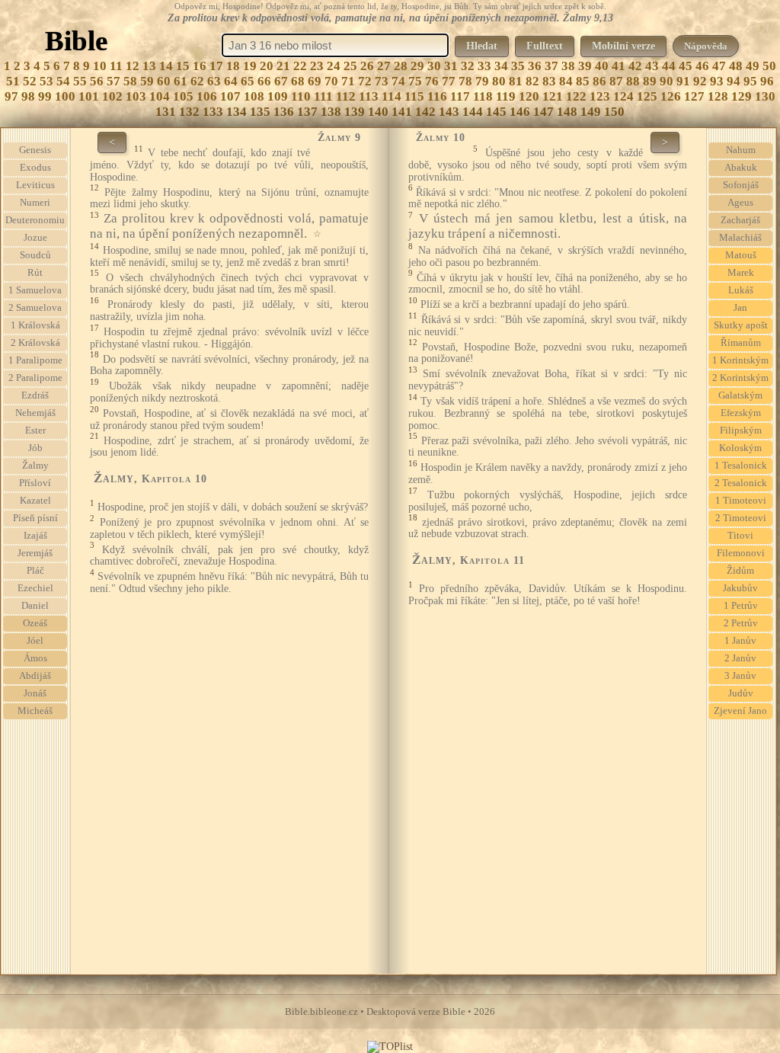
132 (189, 111)
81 (516, 81)
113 (369, 96)
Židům (740, 570)
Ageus (740, 202)
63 (214, 81)
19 (250, 66)
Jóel (35, 640)
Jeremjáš (35, 553)
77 (449, 81)
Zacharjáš (740, 220)
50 (769, 66)
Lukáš (740, 290)
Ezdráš (35, 395)
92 (700, 81)
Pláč (35, 570)
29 (417, 66)
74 (398, 81)
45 (685, 66)
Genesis (35, 150)
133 (213, 111)
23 (317, 66)
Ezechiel (35, 588)
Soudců (35, 255)
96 (767, 81)
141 (402, 111)
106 (207, 96)
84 (566, 81)
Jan (740, 307)
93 (717, 81)
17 (216, 66)
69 (314, 81)
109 (277, 96)
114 (391, 96)
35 (518, 66)
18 (233, 66)
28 (401, 66)
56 (97, 81)
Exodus (35, 167)
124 (623, 96)
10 (100, 66)
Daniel (35, 605)
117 (460, 96)
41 (618, 66)
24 (333, 66)
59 (147, 81)
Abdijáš (35, 676)
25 (350, 66)
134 (236, 111)
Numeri (35, 202)
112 (346, 96)
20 (266, 66)
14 (166, 66)
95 (750, 81)
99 (45, 96)
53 (46, 81)
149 (590, 111)
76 (432, 81)
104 (159, 96)
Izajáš (35, 535)
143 (449, 111)
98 (28, 96)
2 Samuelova (35, 307)
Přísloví (35, 483)
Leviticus (35, 185)
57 (113, 81)
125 (647, 96)
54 (63, 81)
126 (670, 96)
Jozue (35, 237)
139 (354, 111)
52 (30, 81)
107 (230, 96)
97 (11, 96)
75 (415, 81)
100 (65, 96)
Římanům (741, 343)
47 (719, 66)
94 (733, 81)
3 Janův (740, 676)
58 (130, 81)
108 (254, 96)
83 (549, 81)
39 (585, 66)
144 (472, 111)
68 (298, 81)
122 (576, 96)
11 (116, 66)
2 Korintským (740, 378)
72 (365, 81)
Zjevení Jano (740, 711)
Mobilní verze (623, 46)
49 (752, 66)
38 (568, 66)
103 (136, 96)
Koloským (740, 448)
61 (180, 81)
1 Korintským (740, 360)
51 (13, 81)
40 (602, 66)
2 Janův (740, 658)
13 (149, 66)
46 (702, 66)
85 (583, 81)
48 (736, 66)
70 (331, 81)
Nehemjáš (35, 413)
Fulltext (544, 46)
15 (183, 66)
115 (414, 96)
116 (437, 96)
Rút (35, 272)
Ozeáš (35, 623)
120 (529, 96)
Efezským (741, 413)
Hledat (481, 46)
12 (132, 66)
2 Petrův (741, 623)
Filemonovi (741, 553)
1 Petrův (741, 605)
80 (499, 81)
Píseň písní (35, 518)
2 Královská (35, 343)
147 (543, 111)
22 (300, 66)
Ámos (35, 658)
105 (183, 96)
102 (112, 96)
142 (425, 111)
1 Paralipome (35, 360)
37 (551, 66)
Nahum (741, 150)
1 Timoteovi (740, 500)
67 (281, 81)
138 (331, 111)
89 (650, 81)
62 (197, 81)
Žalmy (35, 465)
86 (599, 81)
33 (484, 66)
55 (80, 81)
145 (496, 111)
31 (451, 66)
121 (552, 96)
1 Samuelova (35, 290)
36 (535, 66)
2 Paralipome (35, 378)
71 (348, 81)
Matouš (740, 255)
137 (307, 111)
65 (247, 81)
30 (434, 66)
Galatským (740, 395)
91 (683, 81)
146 (520, 111)
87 (616, 81)
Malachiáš (740, 237)
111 (323, 96)
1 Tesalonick (740, 465)
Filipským (741, 430)
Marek (740, 272)
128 (718, 96)
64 (231, 81)
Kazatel (35, 500)
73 (381, 81)
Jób (35, 448)
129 (741, 96)
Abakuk (740, 167)
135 (260, 111)
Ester (35, 430)
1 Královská (35, 325)
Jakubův (740, 588)
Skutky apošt (741, 325)
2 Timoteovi (740, 518)
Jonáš (35, 693)
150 (614, 111)
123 (600, 96)
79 (482, 81)
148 (567, 111)
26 (367, 66)
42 (635, 66)
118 (483, 96)
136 (283, 111)
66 (264, 81)
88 (633, 81)
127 (694, 96)
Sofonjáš (741, 185)
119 (506, 96)
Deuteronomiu (35, 220)
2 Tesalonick (740, 483)
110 (301, 96)
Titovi (740, 535)
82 (532, 81)
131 (165, 111)
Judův (740, 693)
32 (468, 66)
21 (283, 66)
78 (465, 81)
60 (164, 81)
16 (199, 66)
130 (765, 96)
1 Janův (740, 640)
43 (652, 66)
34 (501, 66)
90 (666, 81)
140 (378, 111)
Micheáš (35, 711)
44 (669, 66)
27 (384, 66)
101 (88, 96)
